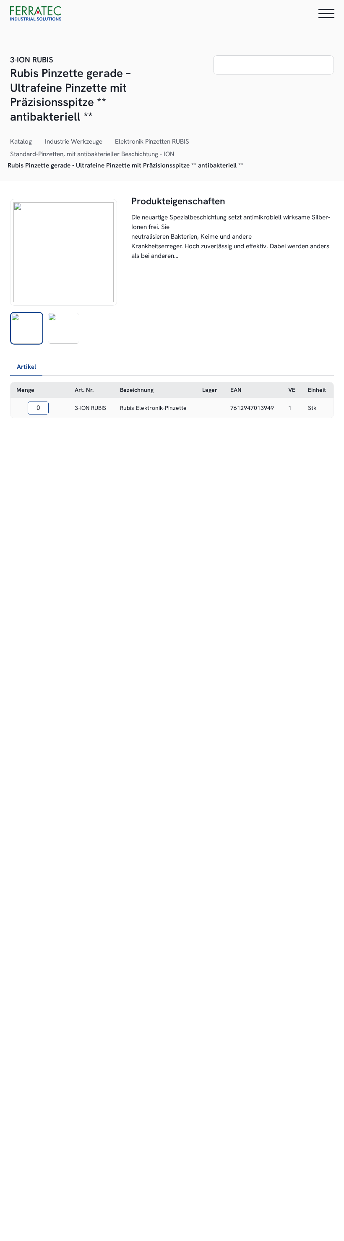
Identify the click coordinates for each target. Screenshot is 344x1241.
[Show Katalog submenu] (36, 142)
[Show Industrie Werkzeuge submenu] (107, 142)
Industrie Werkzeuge (73, 141)
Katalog (21, 141)
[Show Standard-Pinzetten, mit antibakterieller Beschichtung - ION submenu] (178, 154)
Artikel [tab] (26, 367)
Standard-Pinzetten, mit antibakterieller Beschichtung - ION (92, 154)
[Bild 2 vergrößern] (63, 252)
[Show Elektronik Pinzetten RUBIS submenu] (193, 142)
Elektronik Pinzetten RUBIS (152, 141)
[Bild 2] (63, 328)
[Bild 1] (26, 328)
